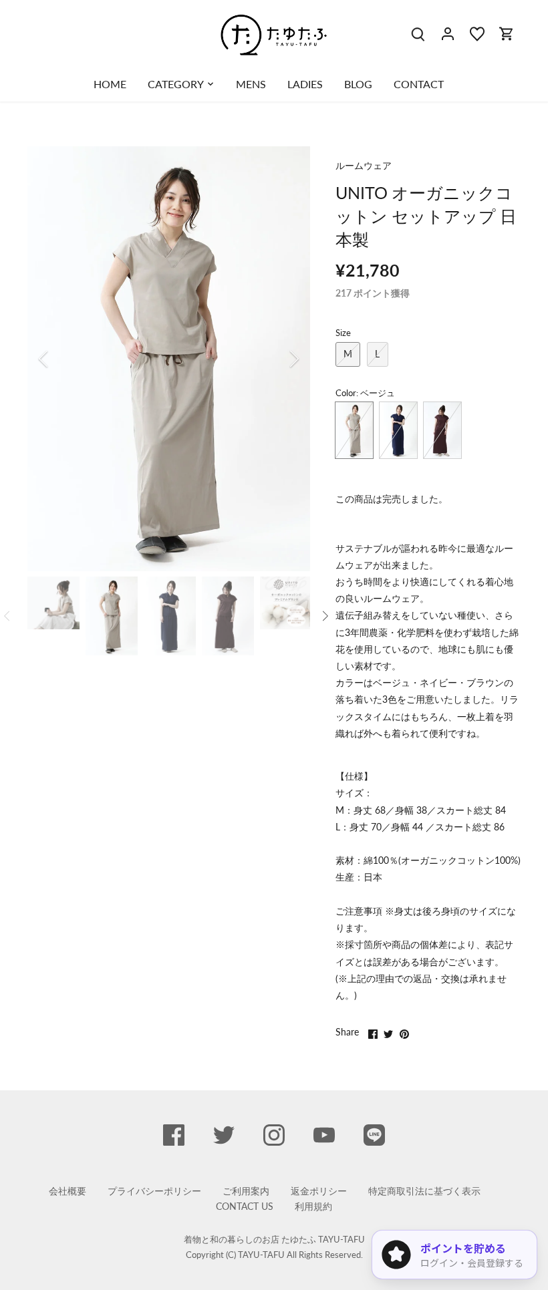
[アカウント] (447, 33)
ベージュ (354, 430)
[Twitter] (224, 1135)
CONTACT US (244, 1206)
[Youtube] (324, 1135)
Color (345, 393)
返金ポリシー (319, 1190)
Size (343, 333)
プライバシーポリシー (154, 1190)
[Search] (418, 33)
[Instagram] (274, 1135)
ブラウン (442, 430)
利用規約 (313, 1206)
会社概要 (67, 1190)
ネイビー (398, 430)
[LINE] (374, 1135)
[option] (169, 358)
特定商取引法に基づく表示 (424, 1190)
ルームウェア (363, 165)
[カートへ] (507, 33)
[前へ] (60, 359)
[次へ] (276, 359)
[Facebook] (173, 1135)
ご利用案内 (246, 1190)
